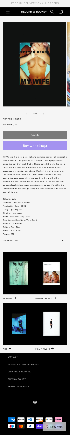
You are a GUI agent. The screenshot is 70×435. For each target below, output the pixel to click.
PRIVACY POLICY (17, 379)
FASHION (7, 298)
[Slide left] (26, 113)
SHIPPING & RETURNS (19, 372)
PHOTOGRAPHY (43, 298)
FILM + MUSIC (42, 349)
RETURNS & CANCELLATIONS (23, 364)
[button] (8, 11)
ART (5, 349)
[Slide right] (43, 113)
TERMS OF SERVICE (18, 386)
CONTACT (13, 357)
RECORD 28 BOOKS (39, 433)
